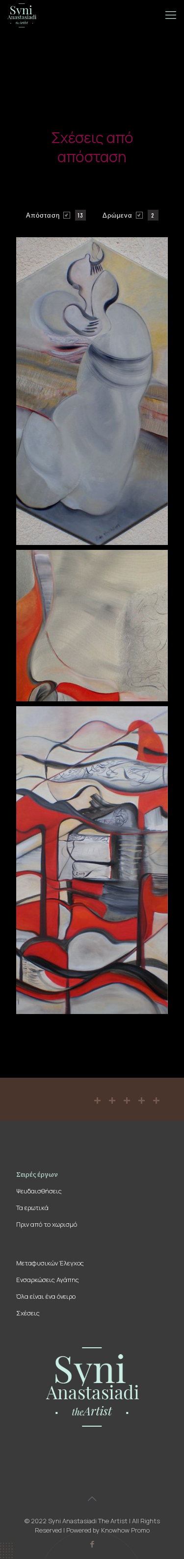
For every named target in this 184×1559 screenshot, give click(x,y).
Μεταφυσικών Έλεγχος (50, 1263)
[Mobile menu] (170, 14)
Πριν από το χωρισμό (46, 1224)
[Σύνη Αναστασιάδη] (21, 14)
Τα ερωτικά (32, 1207)
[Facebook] (92, 1544)
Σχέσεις (28, 1313)
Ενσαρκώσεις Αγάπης (47, 1279)
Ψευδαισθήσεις (39, 1191)
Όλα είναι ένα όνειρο (46, 1296)
